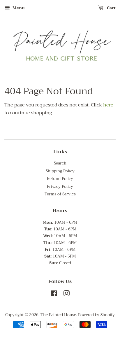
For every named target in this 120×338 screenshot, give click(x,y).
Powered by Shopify (96, 314)
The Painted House (58, 314)
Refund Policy (60, 178)
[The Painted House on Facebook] (54, 294)
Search (60, 163)
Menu (18, 7)
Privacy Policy (60, 186)
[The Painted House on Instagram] (66, 294)
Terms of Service (60, 194)
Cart (111, 7)
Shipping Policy (60, 171)
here (108, 105)
